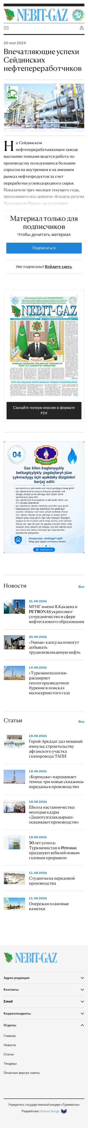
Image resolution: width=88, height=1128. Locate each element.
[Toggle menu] (6, 27)
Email (8, 1001)
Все (81, 587)
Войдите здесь (58, 267)
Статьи (9, 1054)
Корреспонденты (17, 1013)
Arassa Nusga (49, 1111)
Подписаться (44, 248)
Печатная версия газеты (22, 1073)
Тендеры (10, 1064)
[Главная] (36, 15)
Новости (10, 1045)
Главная (10, 1036)
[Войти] (81, 27)
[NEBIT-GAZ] (30, 958)
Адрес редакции (17, 978)
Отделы (10, 1025)
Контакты (11, 989)
